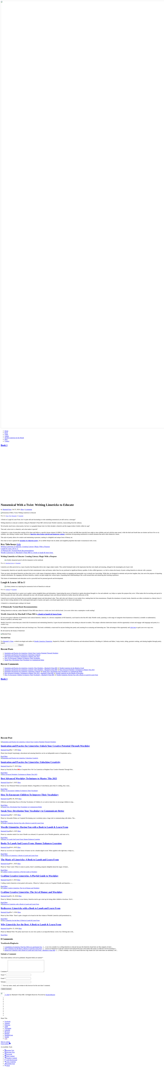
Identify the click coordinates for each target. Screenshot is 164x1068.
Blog (6, 439)
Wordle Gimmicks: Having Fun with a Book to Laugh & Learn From (77, 675)
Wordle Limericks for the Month (14, 438)
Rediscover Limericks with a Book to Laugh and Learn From (30, 908)
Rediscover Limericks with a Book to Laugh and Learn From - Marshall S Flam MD (30, 950)
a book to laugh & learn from (49, 614)
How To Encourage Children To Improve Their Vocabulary (22, 658)
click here (133, 627)
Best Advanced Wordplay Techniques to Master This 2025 (22, 656)
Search (3, 643)
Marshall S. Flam (8, 641)
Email (3, 978)
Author (7, 436)
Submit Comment (6, 989)
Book (6, 432)
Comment (4, 971)
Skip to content (5, 1042)
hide (19, 544)
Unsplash (21, 516)
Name (3, 975)
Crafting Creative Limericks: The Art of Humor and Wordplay (31, 892)
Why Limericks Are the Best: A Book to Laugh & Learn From (31, 924)
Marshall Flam (7, 509)
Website (3, 982)
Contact (7, 441)
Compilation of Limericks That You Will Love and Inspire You (23, 947)
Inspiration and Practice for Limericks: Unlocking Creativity (22, 655)
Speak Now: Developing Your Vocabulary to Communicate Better (24, 660)
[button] (6, 1044)
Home (6, 431)
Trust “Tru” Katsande (11, 516)
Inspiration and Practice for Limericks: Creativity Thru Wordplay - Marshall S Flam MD (31, 668)
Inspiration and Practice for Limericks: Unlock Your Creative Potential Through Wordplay (31, 653)
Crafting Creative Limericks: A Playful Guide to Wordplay (29, 876)
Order (6, 434)
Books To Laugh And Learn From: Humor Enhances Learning (31, 843)
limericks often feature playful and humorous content (47, 534)
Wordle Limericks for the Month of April (72, 668)
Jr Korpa (8, 589)
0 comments (28, 509)
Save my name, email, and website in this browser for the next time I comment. (26, 985)
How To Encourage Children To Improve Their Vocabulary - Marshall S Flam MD (29, 675)
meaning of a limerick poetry (29, 540)
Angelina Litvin (10, 563)
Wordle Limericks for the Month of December (69, 673)
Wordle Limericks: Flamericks (43, 641)
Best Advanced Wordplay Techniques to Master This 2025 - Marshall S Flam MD (29, 673)
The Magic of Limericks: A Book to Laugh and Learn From (30, 859)
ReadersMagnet (50, 995)
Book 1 (4, 445)
